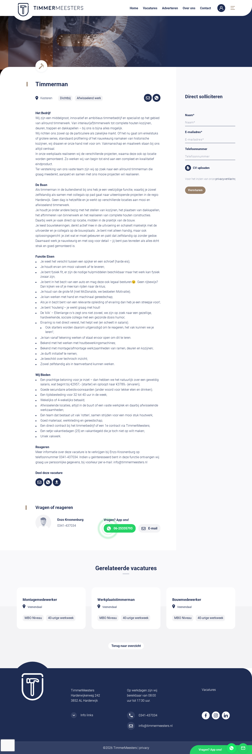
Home (134, 8)
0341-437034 (66, 525)
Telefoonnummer (196, 149)
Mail (243, 748)
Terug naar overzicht (126, 646)
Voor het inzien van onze (210, 178)
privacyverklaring (225, 178)
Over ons (189, 8)
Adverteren (170, 8)
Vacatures (150, 8)
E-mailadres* (193, 132)
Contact (205, 8)
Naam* (189, 115)
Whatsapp (231, 748)
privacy (144, 748)
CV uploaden (201, 168)
